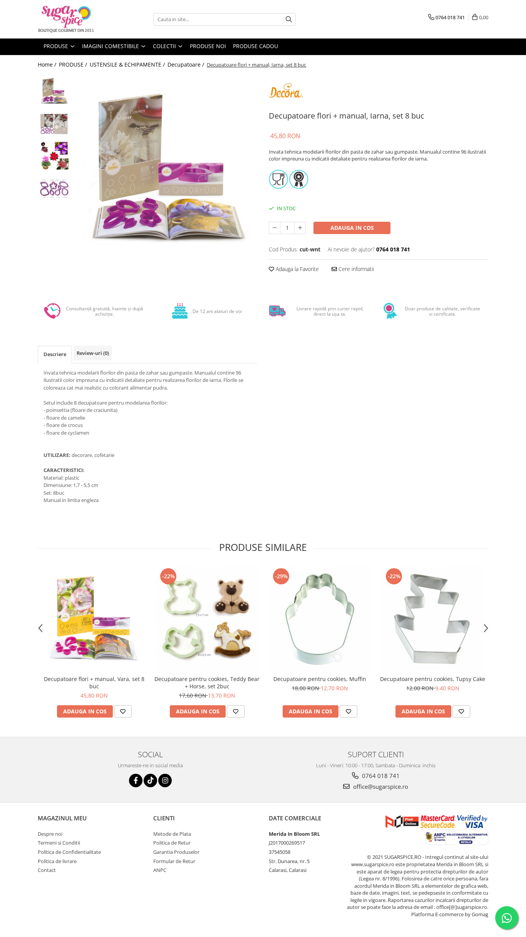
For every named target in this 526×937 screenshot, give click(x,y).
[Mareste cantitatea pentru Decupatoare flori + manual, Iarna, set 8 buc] (300, 228)
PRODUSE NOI (208, 46)
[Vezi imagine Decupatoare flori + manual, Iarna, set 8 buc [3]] (54, 189)
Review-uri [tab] (93, 353)
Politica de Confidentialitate (69, 851)
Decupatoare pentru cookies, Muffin (319, 679)
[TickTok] (150, 780)
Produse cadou (255, 46)
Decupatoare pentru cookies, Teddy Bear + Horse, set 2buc (207, 682)
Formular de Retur (174, 861)
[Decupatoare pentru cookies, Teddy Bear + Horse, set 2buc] (207, 618)
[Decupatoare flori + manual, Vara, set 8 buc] (94, 618)
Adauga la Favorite (296, 269)
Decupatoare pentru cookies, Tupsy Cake (432, 679)
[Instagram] (165, 780)
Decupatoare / (187, 64)
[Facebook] (135, 780)
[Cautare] (289, 19)
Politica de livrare (57, 861)
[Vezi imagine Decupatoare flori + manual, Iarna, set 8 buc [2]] (54, 156)
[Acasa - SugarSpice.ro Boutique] (76, 19)
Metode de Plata (172, 833)
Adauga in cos (352, 227)
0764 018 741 (380, 776)
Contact (47, 870)
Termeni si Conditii (59, 842)
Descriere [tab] (55, 354)
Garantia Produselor (176, 851)
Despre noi (50, 833)
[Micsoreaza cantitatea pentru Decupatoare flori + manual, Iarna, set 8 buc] (274, 228)
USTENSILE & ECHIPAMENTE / (128, 64)
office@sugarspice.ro (380, 786)
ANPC (159, 870)
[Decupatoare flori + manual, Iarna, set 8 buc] (165, 165)
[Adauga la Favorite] (123, 711)
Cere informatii (355, 269)
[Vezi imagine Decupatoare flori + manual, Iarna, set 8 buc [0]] (54, 91)
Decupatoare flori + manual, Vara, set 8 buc (94, 682)
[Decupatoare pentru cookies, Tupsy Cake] (432, 618)
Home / (48, 64)
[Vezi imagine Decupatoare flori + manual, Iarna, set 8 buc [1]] (54, 123)
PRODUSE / (74, 64)
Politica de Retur (172, 842)
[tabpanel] (165, 165)
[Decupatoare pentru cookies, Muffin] (319, 618)
